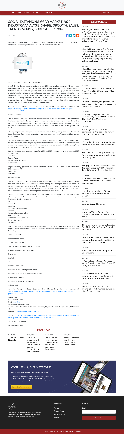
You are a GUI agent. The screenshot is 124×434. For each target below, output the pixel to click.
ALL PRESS (36, 13)
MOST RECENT (23, 13)
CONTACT (48, 13)
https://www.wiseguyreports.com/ (27, 311)
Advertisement (59, 414)
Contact (57, 417)
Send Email (16, 302)
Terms (56, 408)
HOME (12, 13)
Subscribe (98, 418)
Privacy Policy (59, 411)
